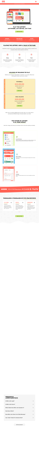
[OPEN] (35, 1)
